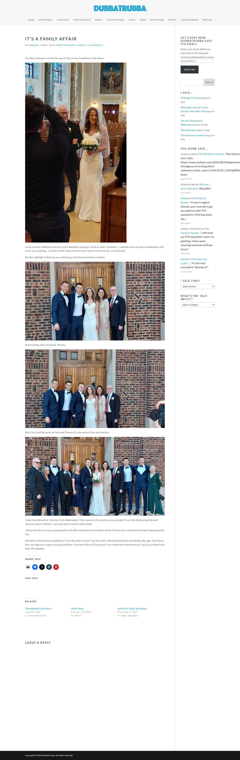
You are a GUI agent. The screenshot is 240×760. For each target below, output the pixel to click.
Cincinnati (63, 20)
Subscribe (189, 69)
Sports (172, 20)
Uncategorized (189, 20)
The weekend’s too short (38, 608)
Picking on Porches (191, 97)
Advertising (46, 20)
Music (132, 20)
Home (31, 20)
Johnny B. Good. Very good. (132, 608)
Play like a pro (188, 129)
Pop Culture (157, 20)
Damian (33, 45)
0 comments (95, 45)
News (143, 20)
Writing (207, 20)
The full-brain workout (193, 135)
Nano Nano (77, 608)
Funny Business (115, 20)
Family (98, 20)
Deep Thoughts (82, 20)
